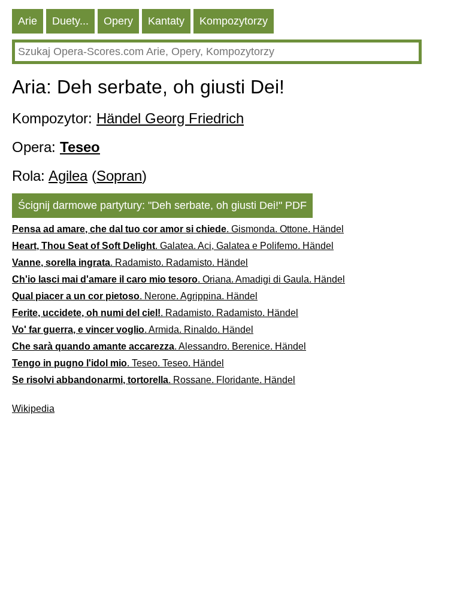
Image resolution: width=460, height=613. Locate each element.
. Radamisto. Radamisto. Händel (130, 262)
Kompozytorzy (233, 21)
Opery (118, 21)
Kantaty (166, 21)
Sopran (119, 176)
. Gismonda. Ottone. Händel (178, 229)
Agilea (68, 176)
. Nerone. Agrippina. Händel (135, 296)
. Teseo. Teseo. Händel (118, 363)
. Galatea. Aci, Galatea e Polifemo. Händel (173, 246)
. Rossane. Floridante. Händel (153, 380)
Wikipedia (33, 408)
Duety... (70, 21)
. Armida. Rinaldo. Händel (132, 329)
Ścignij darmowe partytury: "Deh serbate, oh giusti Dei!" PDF (162, 205)
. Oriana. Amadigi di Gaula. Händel (178, 279)
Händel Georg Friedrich (170, 118)
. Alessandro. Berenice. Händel (159, 346)
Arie (27, 21)
